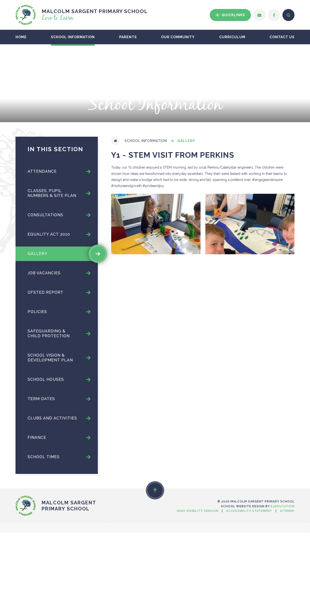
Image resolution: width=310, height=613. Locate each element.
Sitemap (287, 511)
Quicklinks (233, 15)
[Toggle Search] (288, 15)
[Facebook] (274, 15)
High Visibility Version (197, 511)
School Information (145, 141)
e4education (282, 506)
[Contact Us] (259, 15)
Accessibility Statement (249, 511)
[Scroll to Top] (155, 490)
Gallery (186, 141)
